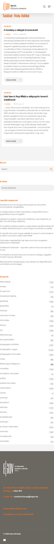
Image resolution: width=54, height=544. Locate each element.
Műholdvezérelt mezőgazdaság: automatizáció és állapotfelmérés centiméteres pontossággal (26, 263)
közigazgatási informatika (10, 354)
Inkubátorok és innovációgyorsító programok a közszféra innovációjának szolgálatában (23, 206)
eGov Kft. (17, 491)
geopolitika (4, 306)
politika (3, 378)
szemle (3, 393)
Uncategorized (5, 436)
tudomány (4, 431)
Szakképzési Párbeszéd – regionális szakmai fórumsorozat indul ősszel (25, 249)
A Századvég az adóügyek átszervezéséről (21, 29)
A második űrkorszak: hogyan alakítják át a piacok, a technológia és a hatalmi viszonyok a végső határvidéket (26, 234)
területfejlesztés (6, 417)
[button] (49, 6)
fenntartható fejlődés (8, 296)
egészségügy (5, 282)
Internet (3, 325)
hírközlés (3, 311)
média (2, 359)
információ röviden (7, 315)
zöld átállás (4, 441)
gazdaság (7, 26)
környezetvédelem (7, 340)
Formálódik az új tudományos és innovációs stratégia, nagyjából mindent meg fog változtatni (25, 256)
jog (1, 330)
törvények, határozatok (9, 427)
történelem (4, 422)
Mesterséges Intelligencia (26, 364)
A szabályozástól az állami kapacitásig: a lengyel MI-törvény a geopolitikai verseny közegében (24, 213)
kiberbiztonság (6, 335)
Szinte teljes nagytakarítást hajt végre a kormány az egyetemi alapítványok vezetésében (23, 241)
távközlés (4, 407)
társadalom (4, 402)
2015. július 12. (19, 104)
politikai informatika (8, 383)
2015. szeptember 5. (21, 34)
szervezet (3, 398)
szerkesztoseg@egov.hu (26, 496)
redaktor (8, 34)
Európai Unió (5, 291)
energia (3, 286)
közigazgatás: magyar (9, 349)
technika (3, 412)
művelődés (4, 369)
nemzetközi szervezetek (9, 373)
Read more (11, 80)
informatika (4, 320)
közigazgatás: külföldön (9, 344)
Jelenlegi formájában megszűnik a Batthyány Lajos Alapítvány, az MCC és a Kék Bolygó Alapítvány (25, 220)
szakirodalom (5, 388)
